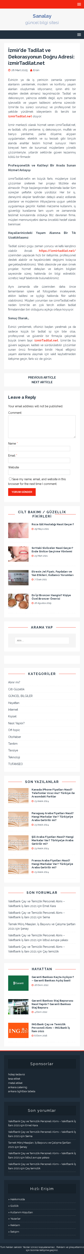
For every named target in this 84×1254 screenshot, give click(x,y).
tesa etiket (14, 1078)
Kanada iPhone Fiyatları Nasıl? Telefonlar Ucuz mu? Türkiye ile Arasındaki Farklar (53, 793)
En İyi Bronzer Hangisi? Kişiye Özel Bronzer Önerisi (51, 597)
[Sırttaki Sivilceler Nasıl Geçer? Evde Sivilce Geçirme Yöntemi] (18, 559)
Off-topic (14, 730)
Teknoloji (14, 757)
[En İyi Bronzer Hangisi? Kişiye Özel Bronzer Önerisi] (18, 606)
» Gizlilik (13, 1205)
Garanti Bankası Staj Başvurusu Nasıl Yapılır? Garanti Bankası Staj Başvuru (52, 1004)
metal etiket (15, 1082)
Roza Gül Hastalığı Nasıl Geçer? (53, 524)
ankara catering (17, 1087)
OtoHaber (14, 737)
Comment (14, 412)
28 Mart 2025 (19, 70)
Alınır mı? (14, 682)
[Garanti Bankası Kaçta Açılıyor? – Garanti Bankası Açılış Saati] (18, 988)
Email (12, 455)
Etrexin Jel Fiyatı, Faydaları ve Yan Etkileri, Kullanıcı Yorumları (53, 573)
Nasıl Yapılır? (16, 723)
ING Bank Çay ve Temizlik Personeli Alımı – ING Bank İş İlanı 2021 (51, 1028)
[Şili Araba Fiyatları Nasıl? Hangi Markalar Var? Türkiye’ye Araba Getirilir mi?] (18, 848)
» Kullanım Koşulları (20, 1212)
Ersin (36, 70)
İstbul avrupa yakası (55, 940)
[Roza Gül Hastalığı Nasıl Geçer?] (18, 535)
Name (12, 443)
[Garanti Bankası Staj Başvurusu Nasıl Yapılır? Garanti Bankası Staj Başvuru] (18, 1012)
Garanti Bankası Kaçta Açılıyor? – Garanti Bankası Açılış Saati (53, 978)
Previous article (42, 377)
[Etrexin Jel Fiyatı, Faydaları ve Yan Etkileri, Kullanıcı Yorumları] (18, 583)
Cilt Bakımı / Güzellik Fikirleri (42, 514)
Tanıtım (13, 743)
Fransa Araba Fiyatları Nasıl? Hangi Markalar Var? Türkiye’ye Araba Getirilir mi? (52, 864)
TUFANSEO (15, 764)
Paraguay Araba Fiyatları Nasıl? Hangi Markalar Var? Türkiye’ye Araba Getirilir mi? (53, 817)
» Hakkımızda (16, 1199)
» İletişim (13, 1231)
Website (13, 467)
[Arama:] (42, 640)
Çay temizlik (51, 951)
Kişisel (12, 716)
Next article (42, 382)
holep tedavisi (16, 1074)
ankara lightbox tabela (21, 1091)
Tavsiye (13, 750)
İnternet (13, 709)
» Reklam (14, 1225)
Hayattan (13, 703)
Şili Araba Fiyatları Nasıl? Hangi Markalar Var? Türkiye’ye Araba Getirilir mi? (53, 840)
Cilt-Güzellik (16, 689)
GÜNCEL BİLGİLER (20, 696)
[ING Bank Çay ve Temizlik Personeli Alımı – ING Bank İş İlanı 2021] (18, 1035)
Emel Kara (49, 906)
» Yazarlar (14, 1218)
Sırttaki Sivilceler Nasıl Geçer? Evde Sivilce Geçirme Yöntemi (52, 549)
